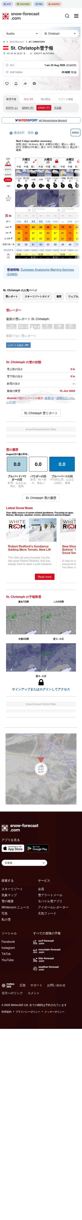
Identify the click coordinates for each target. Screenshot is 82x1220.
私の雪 (6, 919)
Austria (17, 41)
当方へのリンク (12, 993)
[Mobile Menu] (76, 15)
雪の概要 (8, 901)
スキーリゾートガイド (37, 296)
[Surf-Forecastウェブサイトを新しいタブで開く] (7, 4)
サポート (36, 985)
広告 (23, 985)
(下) (44, 107)
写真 (5, 913)
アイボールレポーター (53, 907)
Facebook (8, 941)
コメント (33, 993)
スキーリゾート (12, 889)
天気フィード (47, 913)
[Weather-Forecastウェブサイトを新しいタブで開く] (54, 4)
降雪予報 (11, 99)
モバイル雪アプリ (50, 901)
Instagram (8, 947)
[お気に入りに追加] (7, 83)
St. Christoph (37, 41)
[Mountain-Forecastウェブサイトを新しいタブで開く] (23, 4)
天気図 (57, 107)
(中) (28, 107)
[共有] (25, 83)
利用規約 (6, 1011)
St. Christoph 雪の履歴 (41, 498)
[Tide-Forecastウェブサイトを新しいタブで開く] (39, 4)
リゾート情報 (65, 99)
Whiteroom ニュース (15, 907)
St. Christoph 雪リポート (41, 413)
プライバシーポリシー (28, 1011)
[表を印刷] (34, 83)
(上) (12, 107)
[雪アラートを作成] (16, 83)
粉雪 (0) (49, 398)
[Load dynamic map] (41, 769)
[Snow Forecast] (19, 16)
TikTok (6, 954)
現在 (26, 99)
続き (8, 200)
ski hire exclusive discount (53, 120)
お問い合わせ (56, 985)
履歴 (58, 296)
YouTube (8, 960)
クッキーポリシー (54, 1011)
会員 (41, 889)
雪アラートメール (50, 895)
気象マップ (9, 895)
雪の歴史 (46, 99)
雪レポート (12, 296)
